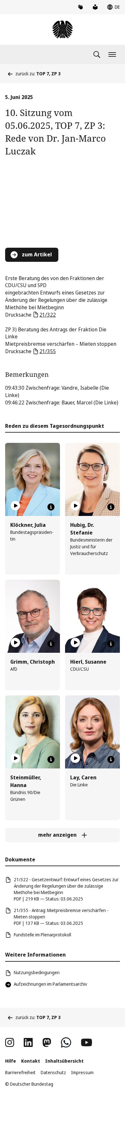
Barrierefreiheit (20, 1072)
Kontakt (30, 1061)
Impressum (82, 1072)
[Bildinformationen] (51, 507)
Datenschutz (53, 1072)
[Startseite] (62, 29)
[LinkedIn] (28, 1042)
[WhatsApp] (66, 1042)
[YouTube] (86, 1042)
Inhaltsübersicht (64, 1061)
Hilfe (10, 1061)
